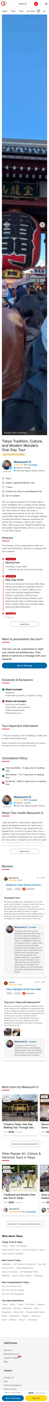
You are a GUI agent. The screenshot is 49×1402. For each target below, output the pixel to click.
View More (24, 624)
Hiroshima (30, 1304)
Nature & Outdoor (10, 1272)
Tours (21, 11)
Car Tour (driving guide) (13, 1294)
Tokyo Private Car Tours (33, 1250)
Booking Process (11, 1354)
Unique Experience (24, 1268)
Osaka (20, 1304)
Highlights (6, 1264)
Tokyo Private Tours (11, 1250)
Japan (4, 11)
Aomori (22, 1319)
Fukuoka (17, 1308)
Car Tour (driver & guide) (13, 1290)
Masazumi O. (23, 462)
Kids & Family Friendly (22, 1275)
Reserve (36, 1398)
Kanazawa (6, 1308)
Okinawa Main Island (35, 1312)
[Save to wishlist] (38, 11)
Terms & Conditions (12, 1385)
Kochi (4, 1319)
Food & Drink (8, 1268)
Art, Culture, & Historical (24, 1264)
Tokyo (13, 11)
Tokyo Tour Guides (18, 1246)
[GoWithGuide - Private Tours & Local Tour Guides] (6, 465)
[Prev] (6, 225)
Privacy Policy (10, 1389)
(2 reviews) (32, 927)
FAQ (5, 1381)
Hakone (40, 1304)
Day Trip (41, 1264)
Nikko (4, 1316)
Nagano (25, 1316)
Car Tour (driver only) (11, 1286)
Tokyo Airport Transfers (12, 1253)
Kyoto (12, 1304)
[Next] (42, 225)
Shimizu (12, 1319)
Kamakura (36, 1316)
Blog (6, 1361)
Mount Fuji (18, 1312)
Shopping (38, 1275)
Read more (24, 851)
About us (8, 1350)
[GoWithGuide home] (4, 3)
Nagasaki (28, 1308)
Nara (36, 1308)
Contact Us (9, 1377)
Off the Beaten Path (29, 1272)
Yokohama (32, 1319)
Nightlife (6, 1275)
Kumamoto (7, 1312)
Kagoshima (15, 1316)
